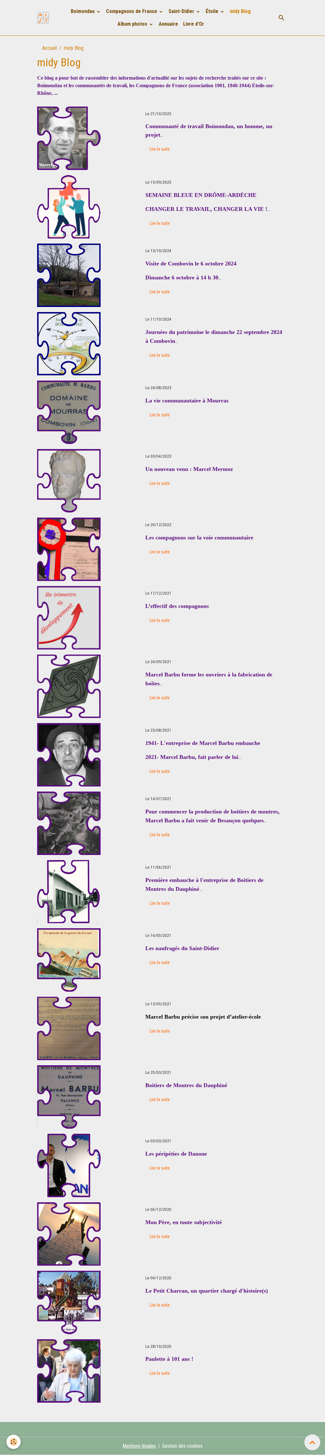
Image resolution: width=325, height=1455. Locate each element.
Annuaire (168, 24)
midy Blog (240, 11)
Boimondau (83, 11)
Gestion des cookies (182, 1446)
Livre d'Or (193, 24)
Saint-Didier (182, 11)
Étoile (213, 11)
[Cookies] (13, 1442)
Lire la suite (159, 149)
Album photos (133, 24)
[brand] (43, 18)
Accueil (49, 48)
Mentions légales (139, 1446)
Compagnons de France (132, 11)
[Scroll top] (312, 1442)
